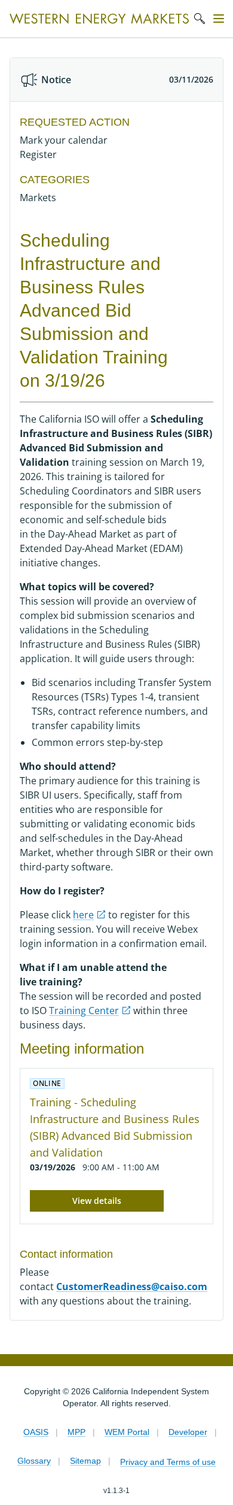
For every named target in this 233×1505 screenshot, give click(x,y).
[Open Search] (199, 18)
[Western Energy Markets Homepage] (99, 18)
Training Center (84, 1010)
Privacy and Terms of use (168, 1462)
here (83, 914)
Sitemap (85, 1460)
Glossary (34, 1460)
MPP (76, 1432)
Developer (187, 1432)
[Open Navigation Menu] (219, 19)
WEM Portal (127, 1432)
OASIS (35, 1432)
